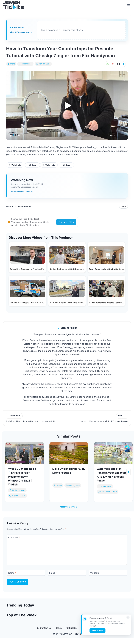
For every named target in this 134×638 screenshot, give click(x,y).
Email (53, 573)
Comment (14, 537)
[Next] (128, 472)
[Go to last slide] (9, 472)
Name (12, 573)
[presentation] (24, 453)
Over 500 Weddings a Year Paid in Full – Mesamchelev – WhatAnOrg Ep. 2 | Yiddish (22, 476)
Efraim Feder (26, 64)
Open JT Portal (97, 631)
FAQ (60, 628)
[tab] (63, 507)
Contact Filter (66, 222)
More (12, 64)
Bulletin (73, 628)
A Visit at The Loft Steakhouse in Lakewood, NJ (31, 419)
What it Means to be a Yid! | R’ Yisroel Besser (104, 419)
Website (94, 573)
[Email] (117, 64)
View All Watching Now (21, 32)
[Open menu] (128, 5)
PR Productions (18, 490)
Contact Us (45, 628)
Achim (59, 485)
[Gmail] (112, 64)
